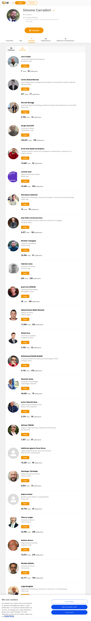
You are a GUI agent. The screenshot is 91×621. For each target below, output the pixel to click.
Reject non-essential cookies (69, 607)
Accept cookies (69, 612)
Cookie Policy (9, 616)
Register (32, 3)
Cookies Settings (69, 601)
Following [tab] (22, 49)
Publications (45, 40)
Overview (9, 41)
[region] (45, 608)
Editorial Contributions (65, 40)
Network (31, 40)
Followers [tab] (11, 49)
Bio (21, 41)
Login (20, 3)
